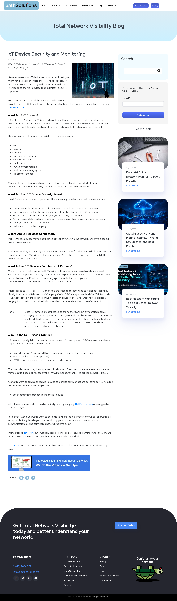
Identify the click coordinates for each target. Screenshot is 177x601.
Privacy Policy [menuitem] (106, 580)
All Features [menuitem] (69, 580)
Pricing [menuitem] (103, 561)
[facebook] (33, 477)
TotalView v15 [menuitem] (70, 556)
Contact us (14, 445)
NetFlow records (84, 404)
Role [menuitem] (43, 5)
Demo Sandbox (141, 6)
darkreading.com (16, 107)
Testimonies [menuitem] (71, 5)
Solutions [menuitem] (55, 5)
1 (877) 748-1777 (22, 566)
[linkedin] (27, 477)
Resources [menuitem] (87, 5)
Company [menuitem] (111, 5)
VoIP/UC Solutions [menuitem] (73, 570)
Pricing (155, 6)
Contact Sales (126, 525)
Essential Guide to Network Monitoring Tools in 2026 (143, 177)
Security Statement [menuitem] (109, 575)
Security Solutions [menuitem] (73, 566)
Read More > (133, 185)
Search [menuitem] (67, 585)
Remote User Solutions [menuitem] (75, 575)
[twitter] (21, 477)
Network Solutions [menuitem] (73, 561)
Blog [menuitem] (100, 5)
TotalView (29, 432)
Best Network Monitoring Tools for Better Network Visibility (142, 303)
